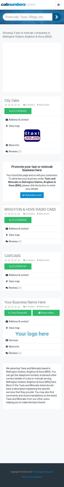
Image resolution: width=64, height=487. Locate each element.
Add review (43, 105)
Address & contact (18, 119)
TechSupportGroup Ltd (43, 472)
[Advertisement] (33, 67)
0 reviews (30, 105)
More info (13, 145)
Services (13, 340)
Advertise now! (33, 195)
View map (14, 126)
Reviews (15, 151)
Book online (47, 312)
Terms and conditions (32, 477)
